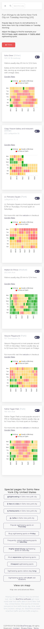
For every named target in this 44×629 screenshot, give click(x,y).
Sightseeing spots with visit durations (22, 578)
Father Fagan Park (11, 409)
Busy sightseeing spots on (21, 534)
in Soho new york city (23, 497)
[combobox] (18, 6)
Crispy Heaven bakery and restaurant (18, 128)
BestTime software (23, 599)
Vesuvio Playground (12, 336)
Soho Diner (8, 55)
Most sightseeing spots (22, 557)
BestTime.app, (26, 626)
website (25, 215)
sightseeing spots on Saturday (22, 549)
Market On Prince (11, 270)
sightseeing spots (22, 564)
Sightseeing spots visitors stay (22, 571)
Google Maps (9, 77)
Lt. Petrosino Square (12, 197)
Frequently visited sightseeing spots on (22, 541)
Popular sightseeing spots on (22, 526)
